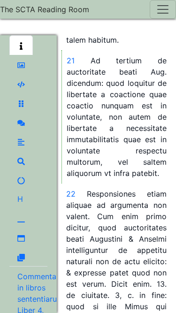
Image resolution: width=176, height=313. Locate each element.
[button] (21, 45)
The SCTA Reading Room (44, 9)
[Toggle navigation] (163, 9)
